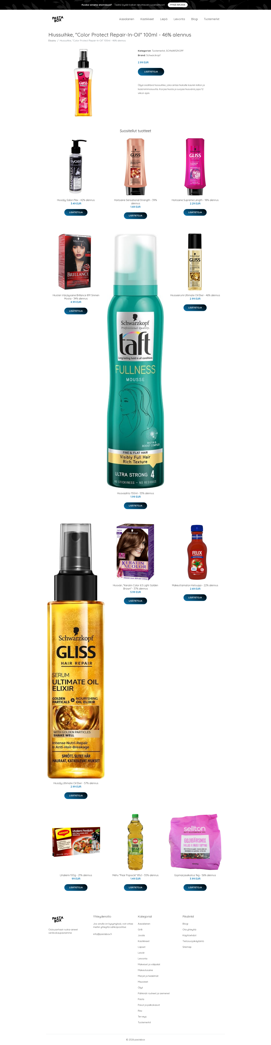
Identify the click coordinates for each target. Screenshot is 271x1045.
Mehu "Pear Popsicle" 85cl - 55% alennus (135, 875)
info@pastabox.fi (102, 934)
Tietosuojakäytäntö (193, 941)
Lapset (141, 946)
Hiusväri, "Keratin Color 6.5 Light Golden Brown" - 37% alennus (135, 587)
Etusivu (52, 40)
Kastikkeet (147, 19)
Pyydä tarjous (177, 5)
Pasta (141, 999)
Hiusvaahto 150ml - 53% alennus (135, 493)
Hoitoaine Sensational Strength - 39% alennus (135, 201)
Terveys (142, 1016)
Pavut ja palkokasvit (149, 1004)
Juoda (141, 935)
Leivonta (179, 19)
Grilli (140, 929)
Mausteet (143, 981)
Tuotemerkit (211, 19)
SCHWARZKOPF (175, 50)
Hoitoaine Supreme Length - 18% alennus (195, 200)
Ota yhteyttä (189, 929)
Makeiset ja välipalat (149, 964)
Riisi (140, 1010)
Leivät (141, 952)
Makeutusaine (145, 970)
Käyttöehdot (189, 935)
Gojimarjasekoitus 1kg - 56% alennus (195, 875)
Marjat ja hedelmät (148, 975)
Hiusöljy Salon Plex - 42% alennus (76, 200)
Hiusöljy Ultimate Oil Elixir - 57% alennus (75, 783)
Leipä (163, 19)
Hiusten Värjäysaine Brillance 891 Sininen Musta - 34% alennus (76, 297)
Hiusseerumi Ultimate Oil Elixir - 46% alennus (195, 295)
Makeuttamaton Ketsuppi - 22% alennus (195, 585)
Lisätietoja (151, 71)
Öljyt (140, 987)
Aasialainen (126, 19)
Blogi (194, 19)
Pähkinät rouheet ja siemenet (154, 993)
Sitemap (187, 946)
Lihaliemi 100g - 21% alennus (76, 875)
